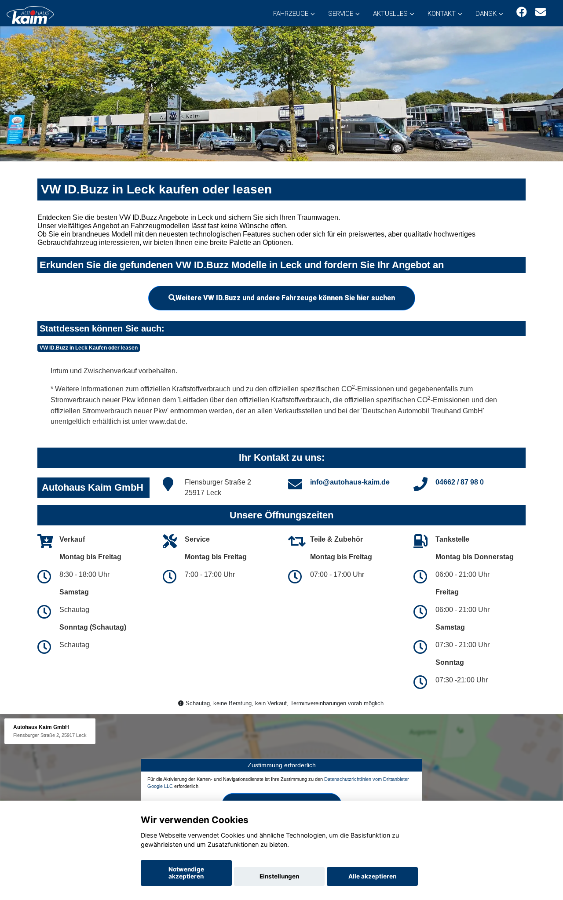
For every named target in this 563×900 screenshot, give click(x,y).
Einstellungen (279, 876)
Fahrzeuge (290, 14)
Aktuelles (390, 14)
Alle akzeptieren (372, 876)
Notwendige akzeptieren (186, 873)
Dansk (486, 14)
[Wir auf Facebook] (521, 12)
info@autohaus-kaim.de (350, 482)
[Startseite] (30, 14)
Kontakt (442, 14)
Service (340, 14)
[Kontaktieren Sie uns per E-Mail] (540, 12)
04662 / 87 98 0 (459, 482)
